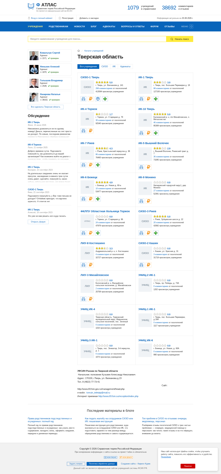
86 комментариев (103, 154)
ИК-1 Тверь (145, 77)
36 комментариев (161, 156)
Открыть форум (38, 222)
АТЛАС (55, 6)
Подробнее (166, 457)
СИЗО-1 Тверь (90, 77)
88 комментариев (161, 88)
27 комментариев (161, 190)
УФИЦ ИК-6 (145, 340)
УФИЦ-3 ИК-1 (89, 340)
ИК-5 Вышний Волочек (153, 143)
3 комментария (160, 254)
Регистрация (67, 18)
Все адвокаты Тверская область (45, 107)
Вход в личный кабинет (41, 18)
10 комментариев (103, 188)
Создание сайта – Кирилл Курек (135, 464)
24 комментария (103, 222)
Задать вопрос (76, 464)
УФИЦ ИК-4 (88, 309)
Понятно (188, 466)
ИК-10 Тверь (146, 109)
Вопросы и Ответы (132, 26)
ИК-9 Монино (147, 177)
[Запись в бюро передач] (98, 98)
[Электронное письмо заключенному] (83, 98)
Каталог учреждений (93, 51)
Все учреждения (88, 66)
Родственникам (58, 26)
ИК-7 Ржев (87, 143)
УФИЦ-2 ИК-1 (146, 275)
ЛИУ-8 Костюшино (93, 243)
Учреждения (35, 26)
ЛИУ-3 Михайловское (95, 275)
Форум (154, 26)
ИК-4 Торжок (89, 109)
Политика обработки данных (102, 464)
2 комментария (102, 288)
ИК (114, 66)
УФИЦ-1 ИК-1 (146, 309)
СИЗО (104, 66)
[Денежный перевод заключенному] (91, 98)
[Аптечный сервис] (105, 98)
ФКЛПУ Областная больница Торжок (105, 211)
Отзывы (169, 26)
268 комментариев (104, 88)
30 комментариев (103, 120)
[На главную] (78, 50)
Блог (94, 26)
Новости (79, 26)
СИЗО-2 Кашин (148, 243)
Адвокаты (109, 26)
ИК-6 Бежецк (89, 177)
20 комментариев (161, 222)
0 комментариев (160, 286)
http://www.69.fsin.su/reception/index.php (118, 396)
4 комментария (102, 254)
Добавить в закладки (89, 18)
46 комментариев (161, 122)
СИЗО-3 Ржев (147, 211)
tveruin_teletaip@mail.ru (98, 392)
